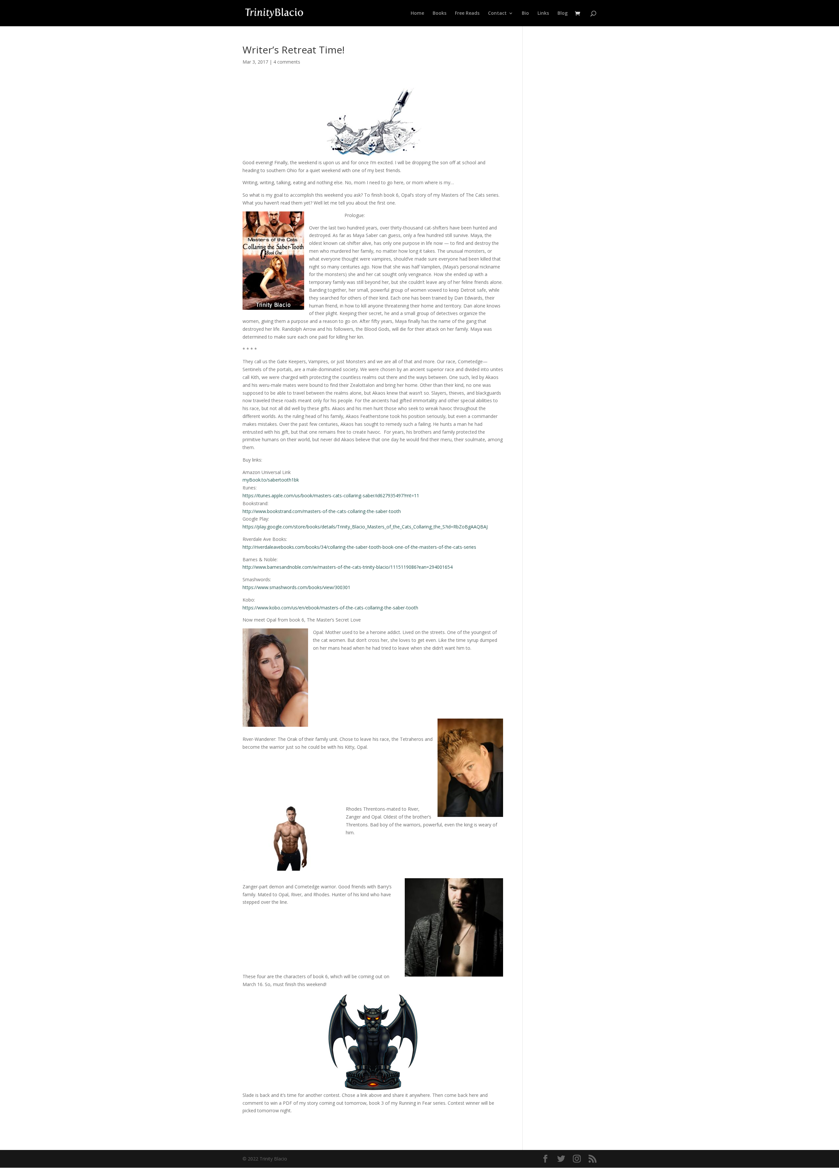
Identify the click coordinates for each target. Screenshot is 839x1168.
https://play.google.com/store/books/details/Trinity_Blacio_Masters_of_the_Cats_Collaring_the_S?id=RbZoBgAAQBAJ (365, 527)
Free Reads (467, 13)
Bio (525, 13)
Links (543, 13)
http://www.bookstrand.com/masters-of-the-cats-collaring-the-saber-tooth (322, 511)
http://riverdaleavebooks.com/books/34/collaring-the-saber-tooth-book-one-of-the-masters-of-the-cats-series (359, 547)
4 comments (286, 62)
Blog (562, 13)
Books (439, 13)
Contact (497, 13)
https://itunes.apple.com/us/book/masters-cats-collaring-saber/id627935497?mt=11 (331, 495)
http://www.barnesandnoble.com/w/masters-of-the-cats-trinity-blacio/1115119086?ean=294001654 (348, 567)
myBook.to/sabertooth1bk (271, 480)
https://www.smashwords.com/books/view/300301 (296, 587)
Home (417, 13)
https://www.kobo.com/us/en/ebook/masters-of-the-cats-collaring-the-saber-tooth (330, 607)
